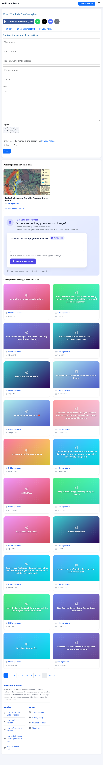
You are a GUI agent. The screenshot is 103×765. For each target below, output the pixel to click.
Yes (7, 145)
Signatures (26, 28)
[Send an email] (50, 21)
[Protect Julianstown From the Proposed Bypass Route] (27, 190)
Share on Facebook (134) (20, 21)
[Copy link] (57, 21)
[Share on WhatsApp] (37, 21)
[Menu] (98, 3)
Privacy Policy (45, 28)
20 (49, 675)
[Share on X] (44, 21)
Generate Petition (24, 261)
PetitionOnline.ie (10, 3)
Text (5, 86)
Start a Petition (87, 4)
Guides (7, 707)
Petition (8, 28)
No (15, 145)
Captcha (7, 124)
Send (6, 151)
